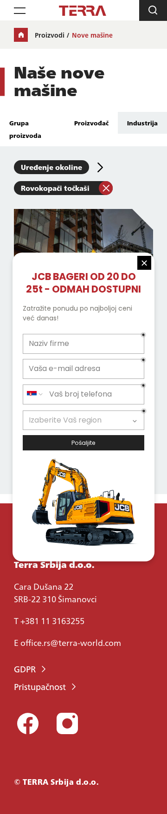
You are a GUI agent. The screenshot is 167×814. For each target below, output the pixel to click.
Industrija (142, 122)
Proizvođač (91, 122)
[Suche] (153, 10)
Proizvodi (49, 35)
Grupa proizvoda (25, 128)
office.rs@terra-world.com (70, 642)
